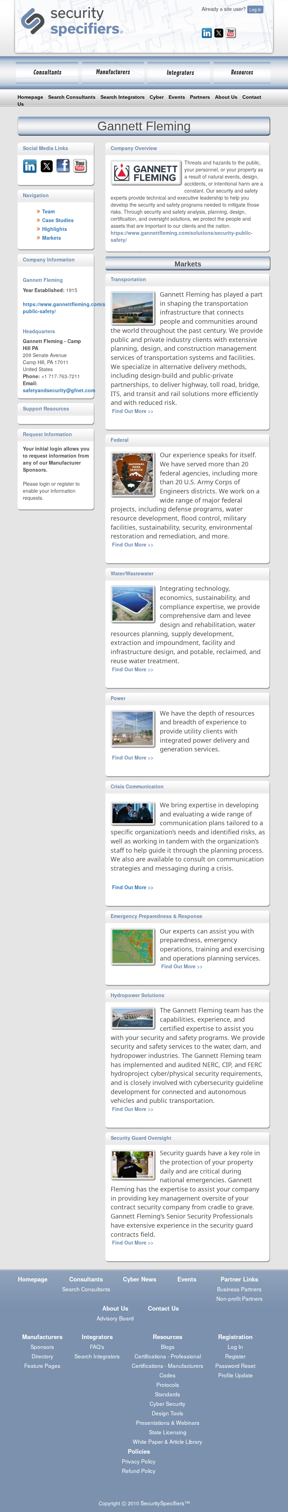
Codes (167, 1375)
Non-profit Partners (239, 1298)
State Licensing (167, 1432)
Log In (255, 9)
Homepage (30, 97)
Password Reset (235, 1365)
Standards (167, 1394)
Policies (139, 1451)
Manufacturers (42, 1336)
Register (235, 1356)
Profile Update (235, 1375)
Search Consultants (72, 97)
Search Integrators (122, 97)
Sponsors (42, 1346)
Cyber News (139, 1279)
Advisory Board (115, 1318)
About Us (226, 97)
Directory (42, 1356)
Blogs (168, 1346)
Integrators (97, 1336)
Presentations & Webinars (167, 1422)
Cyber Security (167, 1403)
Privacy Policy (139, 1461)
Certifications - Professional (168, 1356)
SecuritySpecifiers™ (165, 1503)
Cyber (157, 97)
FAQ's (97, 1346)
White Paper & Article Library (167, 1441)
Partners (200, 97)
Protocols (167, 1384)
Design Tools (167, 1413)
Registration (235, 1336)
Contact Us (163, 1308)
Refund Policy (139, 1470)
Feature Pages (42, 1365)
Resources (167, 1336)
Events (177, 97)
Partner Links (239, 1279)
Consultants (86, 1279)
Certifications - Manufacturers (167, 1365)
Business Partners (239, 1289)
